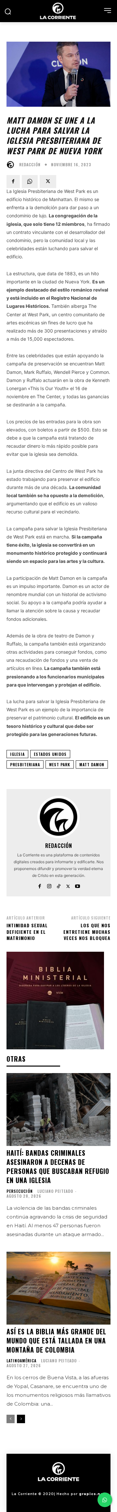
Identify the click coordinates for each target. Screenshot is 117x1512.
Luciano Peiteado (55, 1191)
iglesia (17, 754)
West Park (59, 764)
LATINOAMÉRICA (21, 1361)
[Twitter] (48, 181)
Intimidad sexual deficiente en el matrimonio (27, 931)
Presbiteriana (25, 764)
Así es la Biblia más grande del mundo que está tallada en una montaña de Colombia (56, 1341)
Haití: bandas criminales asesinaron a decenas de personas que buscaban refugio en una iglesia (57, 1166)
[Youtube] (77, 884)
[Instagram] (49, 884)
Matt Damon (91, 764)
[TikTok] (58, 884)
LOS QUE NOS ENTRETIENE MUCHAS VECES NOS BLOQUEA (86, 931)
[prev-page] (10, 1419)
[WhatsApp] (30, 181)
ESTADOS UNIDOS (50, 754)
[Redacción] (12, 165)
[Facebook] (13, 181)
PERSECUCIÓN (19, 1191)
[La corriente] (58, 11)
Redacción (30, 165)
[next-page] (21, 1419)
